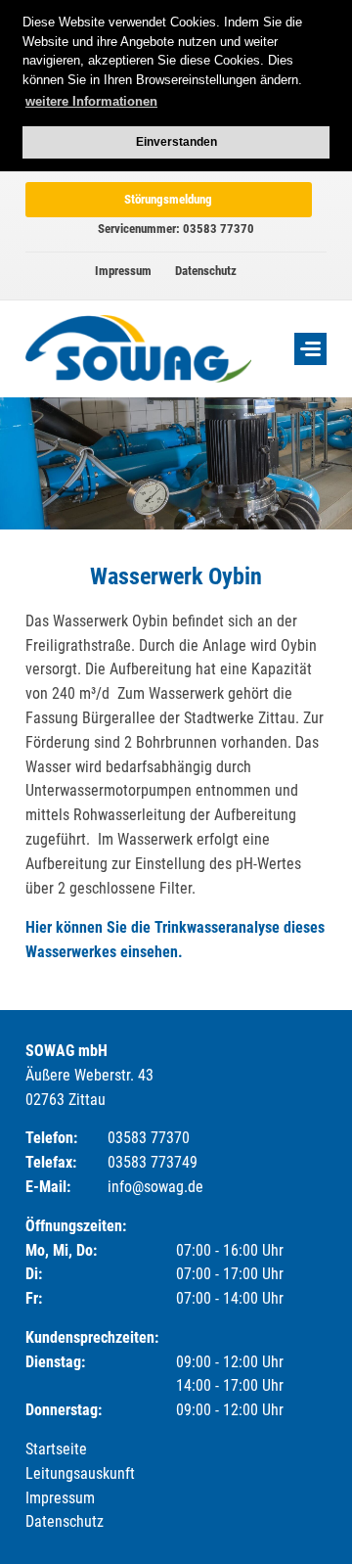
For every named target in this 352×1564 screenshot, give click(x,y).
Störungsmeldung (168, 199)
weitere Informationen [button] (91, 101)
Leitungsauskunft (80, 1473)
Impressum (123, 270)
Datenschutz (206, 270)
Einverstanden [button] (176, 141)
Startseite (56, 1449)
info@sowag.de (155, 1186)
